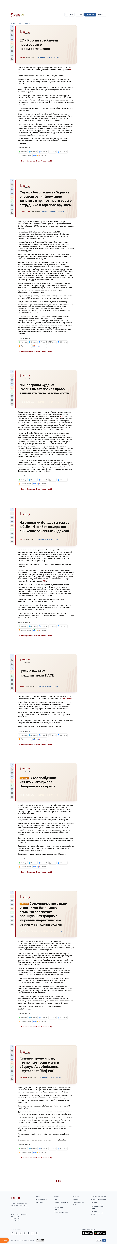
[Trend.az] (17, 15)
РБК (61, 416)
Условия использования (98, 1199)
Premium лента (39, 1202)
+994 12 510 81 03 (15, 1218)
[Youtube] (24, 1233)
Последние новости (41, 1199)
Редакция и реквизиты (61, 1202)
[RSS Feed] (36, 1233)
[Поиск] (66, 14)
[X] (20, 1233)
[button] (12, 27)
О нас (55, 1199)
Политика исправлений (61, 1212)
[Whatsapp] (12, 1233)
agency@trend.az (15, 1220)
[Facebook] (16, 1233)
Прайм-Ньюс (67, 698)
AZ (101, 1240)
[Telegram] (28, 1233)
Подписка (76, 1199)
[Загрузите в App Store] (87, 1233)
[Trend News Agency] (16, 1198)
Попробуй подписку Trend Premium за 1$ (36, 161)
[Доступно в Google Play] (100, 1233)
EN (97, 1240)
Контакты (57, 1205)
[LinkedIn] (32, 1233)
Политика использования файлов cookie (98, 1212)
